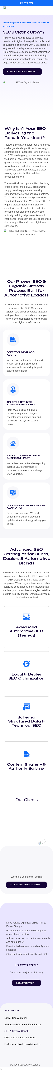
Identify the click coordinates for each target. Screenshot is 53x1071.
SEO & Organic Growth (16, 1031)
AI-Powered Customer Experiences (22, 1024)
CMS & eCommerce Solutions (20, 1037)
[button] (47, 10)
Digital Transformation (15, 1018)
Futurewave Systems (29, 1064)
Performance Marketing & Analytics (22, 1044)
